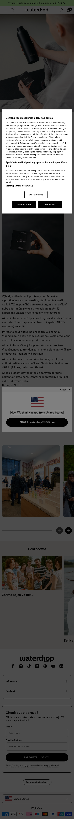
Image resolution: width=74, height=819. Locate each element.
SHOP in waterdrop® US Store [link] (37, 422)
